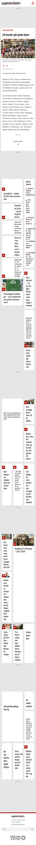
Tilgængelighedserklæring (17, 824)
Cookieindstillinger (16, 822)
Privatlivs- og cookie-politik (18, 820)
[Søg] (32, 829)
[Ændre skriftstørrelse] (3, 66)
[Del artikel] (7, 66)
